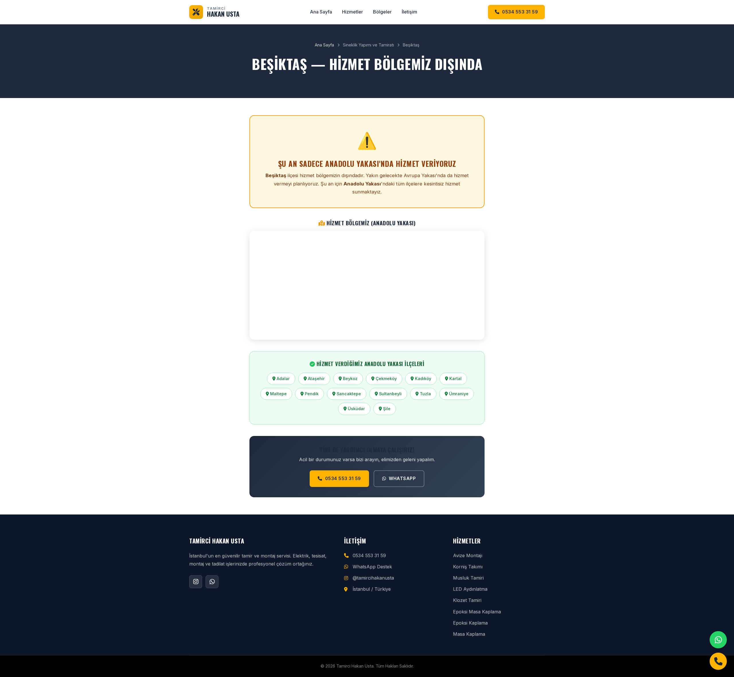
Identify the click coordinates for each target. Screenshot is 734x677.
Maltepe (278, 393)
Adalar (283, 378)
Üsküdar (356, 408)
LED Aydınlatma (470, 589)
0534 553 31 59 (520, 12)
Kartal (455, 378)
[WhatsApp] (718, 639)
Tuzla (425, 393)
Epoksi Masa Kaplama (477, 612)
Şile (386, 408)
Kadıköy (422, 378)
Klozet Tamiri (467, 600)
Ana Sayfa (321, 12)
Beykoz (350, 378)
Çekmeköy (385, 378)
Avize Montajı (467, 555)
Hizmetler (352, 12)
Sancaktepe (348, 393)
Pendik (311, 393)
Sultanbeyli (390, 393)
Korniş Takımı (468, 567)
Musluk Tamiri (468, 578)
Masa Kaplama (469, 634)
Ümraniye (458, 393)
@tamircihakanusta (373, 578)
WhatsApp (402, 478)
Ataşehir (316, 378)
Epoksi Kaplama (470, 623)
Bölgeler (382, 12)
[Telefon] (718, 661)
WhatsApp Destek (372, 567)
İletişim (409, 12)
